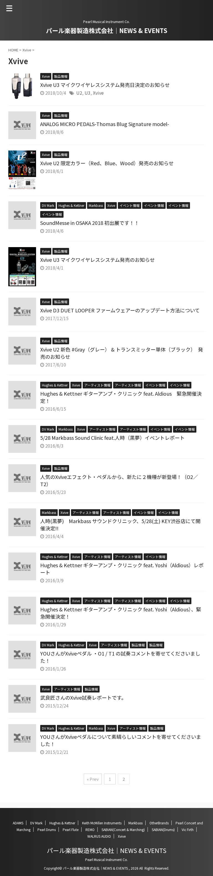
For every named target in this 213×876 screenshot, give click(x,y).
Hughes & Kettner (62, 822)
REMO (90, 829)
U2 (79, 92)
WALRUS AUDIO (99, 836)
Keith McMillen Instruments (101, 822)
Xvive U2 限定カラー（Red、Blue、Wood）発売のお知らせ (107, 163)
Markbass (135, 822)
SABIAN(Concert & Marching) (123, 829)
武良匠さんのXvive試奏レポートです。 (83, 697)
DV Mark (36, 822)
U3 (87, 92)
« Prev (93, 779)
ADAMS (18, 822)
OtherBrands (159, 822)
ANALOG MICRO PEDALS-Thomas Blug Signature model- (104, 123)
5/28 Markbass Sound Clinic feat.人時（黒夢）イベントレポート (112, 437)
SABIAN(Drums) (163, 829)
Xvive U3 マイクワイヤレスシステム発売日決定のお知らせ (105, 84)
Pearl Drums (46, 829)
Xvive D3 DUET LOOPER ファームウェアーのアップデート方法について (120, 310)
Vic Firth (188, 829)
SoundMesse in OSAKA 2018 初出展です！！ (89, 222)
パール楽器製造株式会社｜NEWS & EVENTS (106, 30)
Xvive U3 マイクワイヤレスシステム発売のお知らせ (97, 259)
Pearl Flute (70, 829)
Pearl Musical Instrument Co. (106, 859)
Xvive (98, 92)
